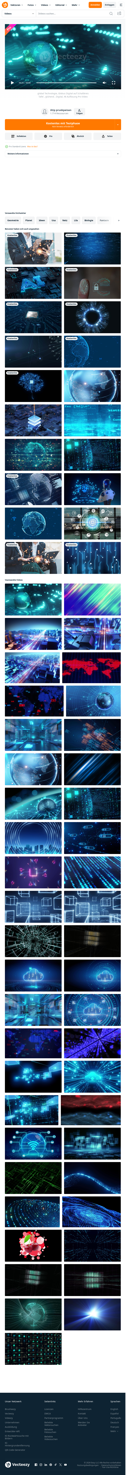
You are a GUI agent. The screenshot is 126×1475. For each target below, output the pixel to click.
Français (112, 1425)
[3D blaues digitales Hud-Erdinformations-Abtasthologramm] (33, 488)
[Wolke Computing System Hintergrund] (92, 974)
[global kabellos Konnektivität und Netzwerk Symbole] (33, 1142)
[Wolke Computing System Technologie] (92, 1009)
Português (113, 1416)
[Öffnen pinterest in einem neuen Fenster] (50, 1463)
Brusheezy (10, 1407)
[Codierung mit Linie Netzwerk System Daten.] (92, 734)
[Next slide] (114, 219)
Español (112, 1412)
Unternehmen (12, 1421)
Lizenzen (48, 1407)
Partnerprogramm (53, 1416)
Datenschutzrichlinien (109, 1463)
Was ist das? (32, 146)
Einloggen (109, 5)
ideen (42, 219)
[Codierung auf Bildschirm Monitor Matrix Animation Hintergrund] (92, 871)
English (112, 1407)
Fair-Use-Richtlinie (108, 1465)
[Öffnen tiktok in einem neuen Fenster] (55, 1463)
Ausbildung (11, 1425)
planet (28, 219)
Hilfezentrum (84, 1407)
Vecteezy (9, 1412)
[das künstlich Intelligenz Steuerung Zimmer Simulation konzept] (33, 1009)
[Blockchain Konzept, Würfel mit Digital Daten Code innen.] (33, 906)
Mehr (74, 5)
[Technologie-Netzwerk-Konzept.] (33, 522)
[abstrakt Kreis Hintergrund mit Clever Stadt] (33, 837)
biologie (89, 219)
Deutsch (112, 1421)
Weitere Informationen (18, 152)
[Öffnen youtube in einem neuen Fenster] (65, 1463)
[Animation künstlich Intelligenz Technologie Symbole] (92, 522)
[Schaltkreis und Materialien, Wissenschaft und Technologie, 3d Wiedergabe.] (33, 419)
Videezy (9, 1416)
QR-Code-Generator (15, 1448)
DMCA (47, 1412)
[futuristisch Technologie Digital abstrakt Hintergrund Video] (92, 557)
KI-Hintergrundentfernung (17, 1443)
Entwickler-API (12, 1429)
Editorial (59, 5)
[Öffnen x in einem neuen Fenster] (60, 1463)
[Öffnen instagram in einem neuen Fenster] (41, 1463)
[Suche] (111, 13)
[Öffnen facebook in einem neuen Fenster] (36, 1463)
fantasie (104, 219)
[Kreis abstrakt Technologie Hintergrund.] (32, 1210)
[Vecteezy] (5, 5)
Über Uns (83, 1416)
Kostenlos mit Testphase (63, 124)
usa (54, 219)
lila (76, 219)
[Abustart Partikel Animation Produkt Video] (33, 1244)
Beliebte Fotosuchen (50, 1429)
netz (64, 219)
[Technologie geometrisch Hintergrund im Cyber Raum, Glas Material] (92, 1142)
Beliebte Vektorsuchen (51, 1422)
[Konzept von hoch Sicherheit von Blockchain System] (92, 837)
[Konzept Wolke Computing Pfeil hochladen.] (33, 974)
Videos (44, 5)
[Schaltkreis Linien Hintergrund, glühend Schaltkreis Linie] (33, 871)
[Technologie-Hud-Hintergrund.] (92, 316)
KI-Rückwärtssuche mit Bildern (17, 1435)
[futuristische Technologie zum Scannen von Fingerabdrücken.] (92, 282)
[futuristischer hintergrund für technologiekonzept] (91, 1109)
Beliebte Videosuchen (51, 1436)
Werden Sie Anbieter (84, 1422)
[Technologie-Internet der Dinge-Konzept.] (33, 350)
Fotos (31, 5)
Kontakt (82, 1412)
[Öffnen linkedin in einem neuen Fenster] (46, 1463)
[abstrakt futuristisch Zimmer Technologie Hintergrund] (33, 734)
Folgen (79, 113)
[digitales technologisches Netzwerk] (92, 350)
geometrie (13, 219)
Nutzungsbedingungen (85, 1463)
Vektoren (15, 5)
